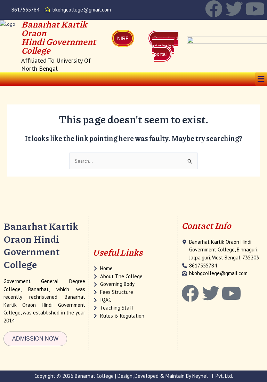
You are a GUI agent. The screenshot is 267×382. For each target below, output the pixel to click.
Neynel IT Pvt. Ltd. (212, 376)
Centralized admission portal (165, 46)
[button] (261, 78)
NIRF (123, 38)
